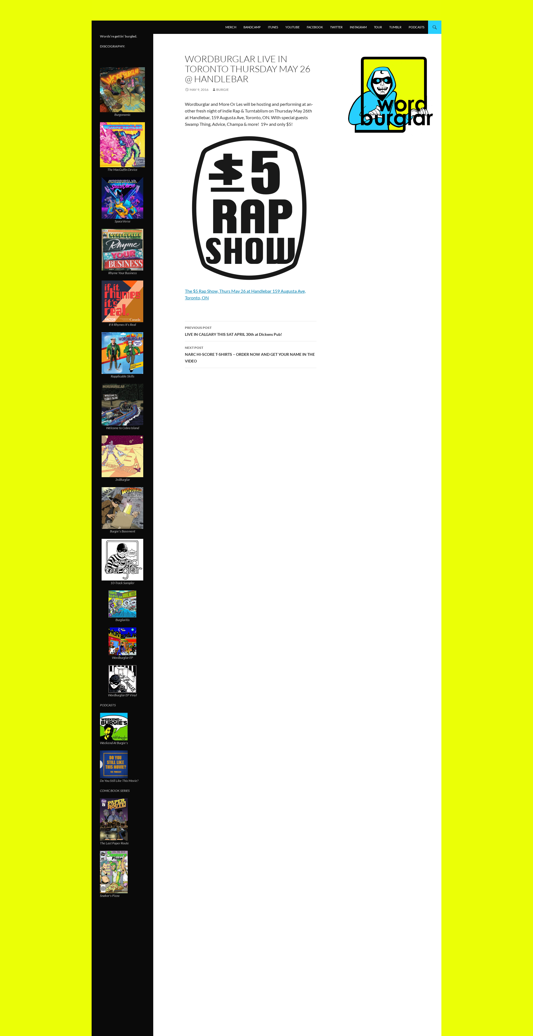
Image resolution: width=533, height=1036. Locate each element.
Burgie (222, 89)
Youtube (292, 27)
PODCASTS (416, 27)
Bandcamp (252, 27)
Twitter (336, 27)
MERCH (230, 27)
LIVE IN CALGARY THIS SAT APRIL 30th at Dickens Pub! (233, 331)
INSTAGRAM (358, 27)
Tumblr (395, 27)
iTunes (273, 27)
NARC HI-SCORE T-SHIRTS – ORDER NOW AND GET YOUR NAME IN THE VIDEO (250, 354)
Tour (378, 27)
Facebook (315, 27)
